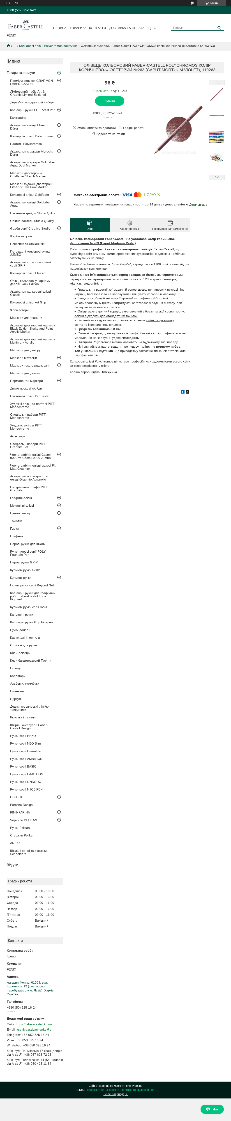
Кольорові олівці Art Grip (28, 302)
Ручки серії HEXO (23, 736)
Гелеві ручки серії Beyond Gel (32, 585)
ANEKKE (16, 843)
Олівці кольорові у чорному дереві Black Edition (30, 282)
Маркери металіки (23, 358)
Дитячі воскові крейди (26, 388)
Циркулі (15, 699)
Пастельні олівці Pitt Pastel (29, 396)
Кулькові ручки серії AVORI (29, 607)
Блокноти (17, 691)
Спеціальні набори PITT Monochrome (28, 416)
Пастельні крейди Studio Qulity (32, 213)
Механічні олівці (22, 505)
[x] (187, 392)
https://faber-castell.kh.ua (34, 1024)
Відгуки (12, 865)
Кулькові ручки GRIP (25, 570)
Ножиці (15, 668)
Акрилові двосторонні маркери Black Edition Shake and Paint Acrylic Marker (32, 328)
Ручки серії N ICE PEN (26, 789)
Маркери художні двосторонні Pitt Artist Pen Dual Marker (32, 185)
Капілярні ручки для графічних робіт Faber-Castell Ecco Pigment (32, 596)
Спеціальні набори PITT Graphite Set (28, 445)
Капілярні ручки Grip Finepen (31, 622)
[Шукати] (219, 28)
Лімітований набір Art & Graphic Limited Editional (28, 93)
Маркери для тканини (26, 317)
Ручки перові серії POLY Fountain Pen (28, 553)
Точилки (16, 521)
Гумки (14, 528)
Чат (215, 1109)
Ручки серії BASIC (23, 766)
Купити (110, 101)
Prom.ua (137, 1085)
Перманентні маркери (26, 381)
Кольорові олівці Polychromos (31, 136)
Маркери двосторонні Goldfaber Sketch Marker (28, 174)
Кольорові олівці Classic (27, 273)
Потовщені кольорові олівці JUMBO (30, 253)
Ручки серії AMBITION (26, 759)
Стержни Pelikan (22, 835)
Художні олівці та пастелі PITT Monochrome (32, 405)
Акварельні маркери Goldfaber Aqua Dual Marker (32, 163)
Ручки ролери (20, 630)
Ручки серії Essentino (25, 751)
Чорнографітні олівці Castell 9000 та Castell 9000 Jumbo (30, 456)
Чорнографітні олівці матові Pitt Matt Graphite (33, 467)
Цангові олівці (20, 513)
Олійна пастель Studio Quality (32, 221)
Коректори (17, 676)
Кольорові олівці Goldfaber (29, 194)
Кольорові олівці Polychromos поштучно (48, 45)
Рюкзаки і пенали (23, 717)
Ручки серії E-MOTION (26, 774)
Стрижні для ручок (23, 645)
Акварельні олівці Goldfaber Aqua (30, 204)
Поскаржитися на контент (102, 1089)
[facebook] (183, 392)
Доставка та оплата (126, 28)
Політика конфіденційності (138, 1089)
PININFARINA (20, 812)
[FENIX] (26, 24)
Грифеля (16, 536)
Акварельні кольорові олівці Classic (30, 293)
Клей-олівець (20, 653)
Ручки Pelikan (20, 827)
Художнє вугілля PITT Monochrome (26, 427)
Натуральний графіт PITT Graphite (29, 488)
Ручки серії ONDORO (25, 782)
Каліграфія (18, 117)
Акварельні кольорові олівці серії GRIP (30, 263)
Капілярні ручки (21, 614)
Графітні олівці (21, 498)
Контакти (97, 28)
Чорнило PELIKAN (23, 820)
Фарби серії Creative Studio (30, 228)
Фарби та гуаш (21, 236)
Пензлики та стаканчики (27, 244)
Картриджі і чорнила (25, 637)
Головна (58, 28)
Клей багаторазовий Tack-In (30, 660)
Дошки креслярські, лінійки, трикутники (30, 708)
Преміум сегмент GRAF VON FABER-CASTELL (31, 82)
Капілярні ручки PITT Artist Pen (32, 110)
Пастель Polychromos (26, 144)
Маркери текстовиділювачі (29, 365)
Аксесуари (17, 436)
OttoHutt (16, 797)
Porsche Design (21, 805)
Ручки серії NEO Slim (25, 743)
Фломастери (19, 310)
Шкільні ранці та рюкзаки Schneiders (28, 852)
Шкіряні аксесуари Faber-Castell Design (29, 726)
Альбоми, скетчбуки (24, 683)
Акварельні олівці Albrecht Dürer (29, 126)
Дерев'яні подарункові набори (32, 102)
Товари (76, 28)
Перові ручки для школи (28, 544)
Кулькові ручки (20, 577)
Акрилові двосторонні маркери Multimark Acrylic (32, 340)
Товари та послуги (21, 73)
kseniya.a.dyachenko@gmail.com (35, 1029)
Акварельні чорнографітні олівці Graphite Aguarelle (29, 477)
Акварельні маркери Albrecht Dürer (31, 153)
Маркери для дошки (25, 373)
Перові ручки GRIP (24, 562)
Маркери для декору (25, 350)
